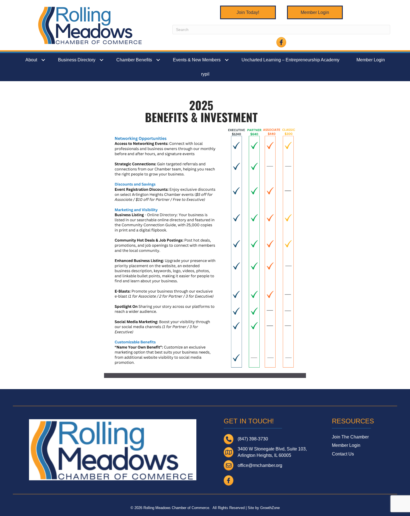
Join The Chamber (350, 437)
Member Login (370, 59)
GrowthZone (270, 508)
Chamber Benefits (134, 59)
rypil (205, 74)
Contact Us (343, 454)
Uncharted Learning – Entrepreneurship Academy (290, 59)
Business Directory (76, 59)
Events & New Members (197, 59)
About (31, 59)
